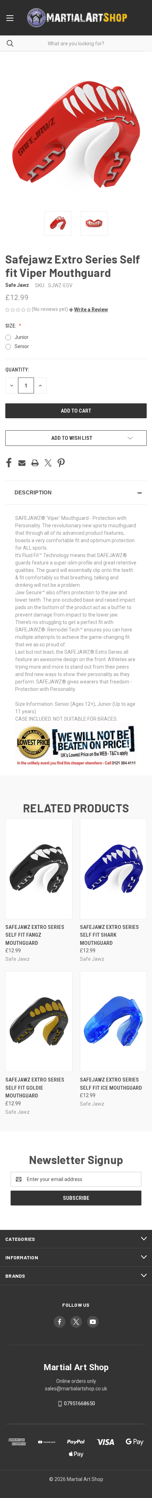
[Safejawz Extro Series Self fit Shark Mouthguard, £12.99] (113, 869)
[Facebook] (8, 463)
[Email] (21, 463)
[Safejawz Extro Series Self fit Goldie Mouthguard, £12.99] (39, 1021)
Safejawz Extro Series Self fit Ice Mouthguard (111, 1084)
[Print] (35, 463)
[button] (88, 309)
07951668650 (79, 1404)
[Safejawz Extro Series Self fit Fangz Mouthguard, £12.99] (39, 869)
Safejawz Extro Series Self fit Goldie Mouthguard (34, 1088)
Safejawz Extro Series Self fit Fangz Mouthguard (34, 935)
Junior (21, 337)
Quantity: (17, 370)
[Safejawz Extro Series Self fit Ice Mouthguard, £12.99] (113, 1021)
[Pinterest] (61, 463)
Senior (21, 346)
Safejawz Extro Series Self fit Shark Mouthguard (109, 935)
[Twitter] (48, 463)
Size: (11, 326)
